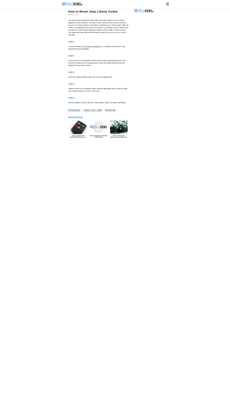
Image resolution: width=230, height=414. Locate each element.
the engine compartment (93, 46)
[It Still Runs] (72, 4)
